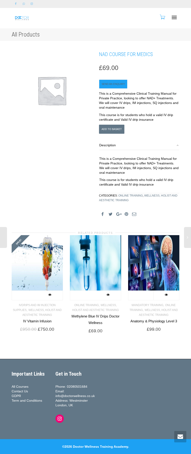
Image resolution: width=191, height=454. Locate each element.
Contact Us (20, 391)
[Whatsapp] (23, 4)
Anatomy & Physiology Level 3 (153, 321)
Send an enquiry (113, 84)
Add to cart (141, 295)
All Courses (20, 386)
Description (107, 145)
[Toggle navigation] (174, 17)
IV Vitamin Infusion (37, 321)
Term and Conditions (27, 400)
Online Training (130, 195)
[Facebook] (16, 4)
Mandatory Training (147, 305)
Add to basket (112, 129)
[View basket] (162, 17)
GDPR (16, 396)
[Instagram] (31, 4)
